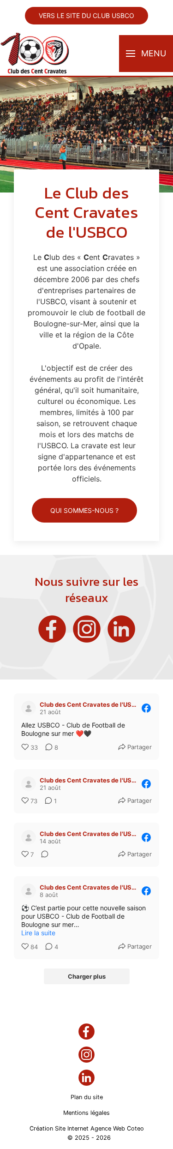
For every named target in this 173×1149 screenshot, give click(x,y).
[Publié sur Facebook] (146, 708)
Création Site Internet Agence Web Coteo (87, 1128)
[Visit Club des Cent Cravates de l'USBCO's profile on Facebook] (28, 708)
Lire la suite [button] (38, 933)
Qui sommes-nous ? (84, 510)
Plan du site (87, 1097)
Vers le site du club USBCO (86, 15)
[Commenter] (42, 855)
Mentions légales (86, 1112)
